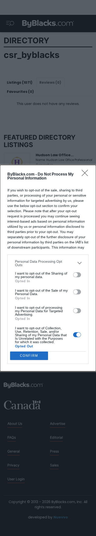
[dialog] (48, 268)
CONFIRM (29, 355)
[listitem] (48, 263)
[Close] (86, 174)
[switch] (77, 274)
